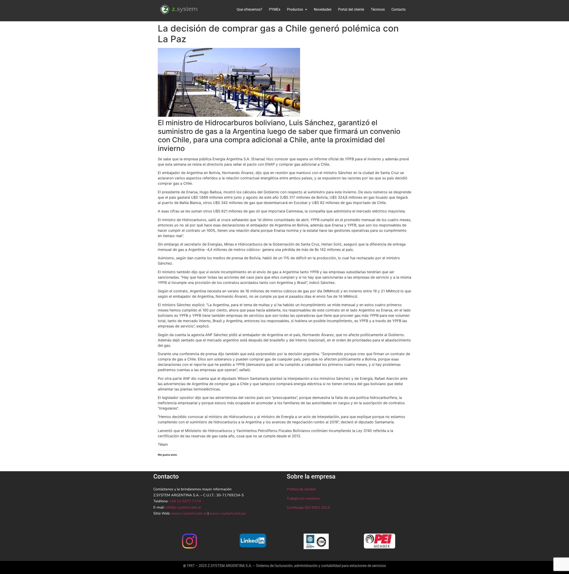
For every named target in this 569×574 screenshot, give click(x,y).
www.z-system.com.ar (189, 513)
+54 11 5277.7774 (185, 501)
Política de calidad (301, 489)
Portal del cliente (351, 9)
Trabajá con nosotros (303, 498)
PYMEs (274, 9)
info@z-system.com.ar (183, 507)
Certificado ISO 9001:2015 (308, 507)
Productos (295, 9)
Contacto (398, 9)
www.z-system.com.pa (227, 513)
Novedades (322, 9)
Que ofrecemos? (249, 9)
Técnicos (378, 9)
